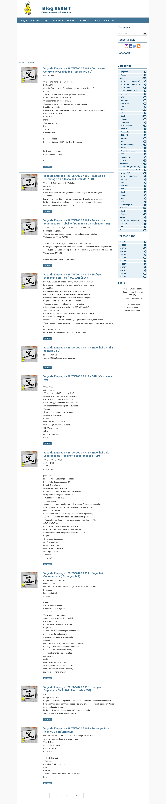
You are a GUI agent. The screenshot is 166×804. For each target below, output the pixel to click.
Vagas (47, 20)
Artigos (23, 20)
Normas (70, 20)
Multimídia (35, 20)
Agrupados (58, 20)
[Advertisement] (66, 41)
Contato (96, 20)
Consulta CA (83, 20)
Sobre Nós (109, 20)
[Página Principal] (28, 7)
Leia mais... (47, 167)
